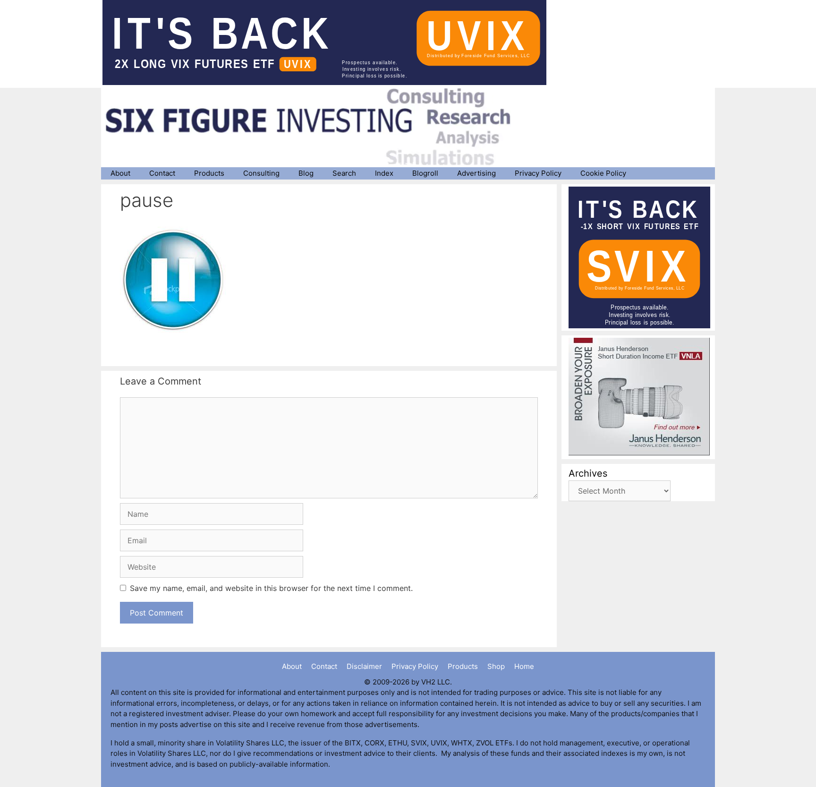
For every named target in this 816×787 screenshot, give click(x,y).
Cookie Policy (603, 173)
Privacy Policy (538, 173)
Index (384, 173)
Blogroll (425, 173)
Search (344, 173)
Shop (496, 666)
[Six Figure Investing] (315, 126)
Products (209, 173)
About (120, 173)
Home (524, 666)
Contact (162, 173)
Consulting (261, 173)
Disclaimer (364, 666)
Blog (306, 173)
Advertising (476, 173)
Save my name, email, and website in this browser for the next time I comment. (271, 588)
